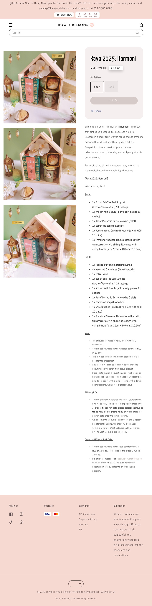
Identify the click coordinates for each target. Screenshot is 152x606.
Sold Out (114, 100)
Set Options (95, 77)
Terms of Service (63, 598)
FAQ (80, 529)
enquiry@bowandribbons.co (129, 458)
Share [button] (98, 110)
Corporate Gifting (88, 519)
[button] (10, 25)
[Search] (137, 32)
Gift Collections (87, 514)
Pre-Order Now (64, 15)
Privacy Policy (79, 598)
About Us (83, 524)
